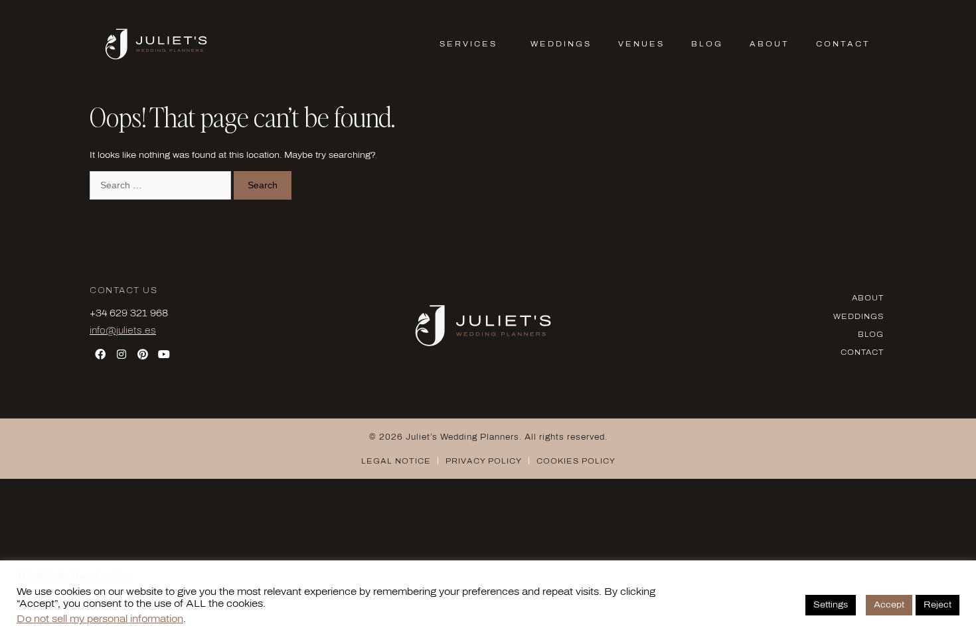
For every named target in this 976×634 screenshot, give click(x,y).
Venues (641, 44)
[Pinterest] (142, 354)
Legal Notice (396, 461)
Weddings (561, 44)
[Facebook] (100, 354)
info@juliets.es (123, 331)
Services (468, 44)
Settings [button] (830, 604)
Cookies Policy (575, 461)
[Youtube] (164, 354)
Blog (707, 44)
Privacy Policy (484, 461)
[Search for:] (162, 185)
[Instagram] (121, 354)
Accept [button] (889, 604)
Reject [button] (937, 604)
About (769, 44)
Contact (843, 44)
